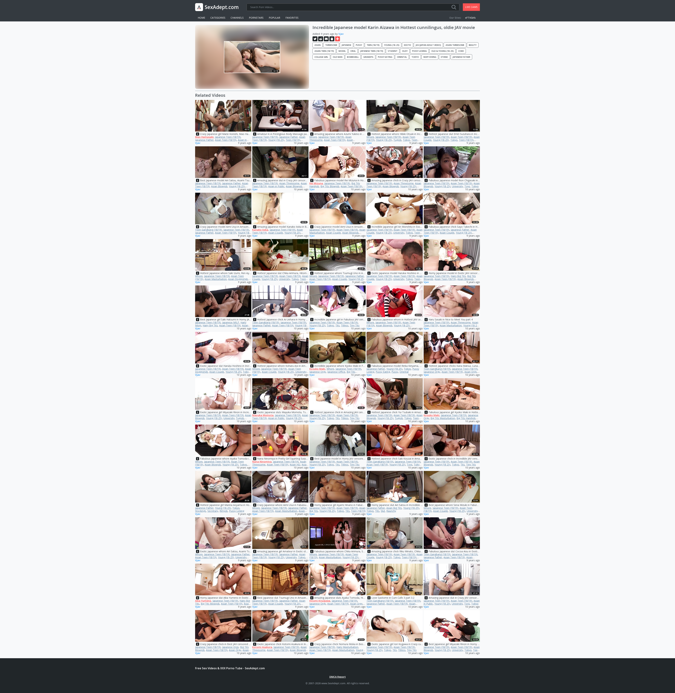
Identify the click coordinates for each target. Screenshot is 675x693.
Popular (274, 17)
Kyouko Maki (317, 368)
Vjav (340, 33)
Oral (353, 51)
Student (392, 51)
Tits (337, 325)
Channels (237, 17)
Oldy (405, 51)
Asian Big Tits (394, 508)
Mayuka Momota (263, 415)
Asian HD (295, 464)
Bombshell (353, 57)
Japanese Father (461, 57)
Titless (344, 325)
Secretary (212, 511)
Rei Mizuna (316, 183)
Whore (313, 137)
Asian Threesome (455, 45)
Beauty (473, 45)
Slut (383, 511)
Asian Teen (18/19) (324, 51)
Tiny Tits (354, 325)
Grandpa (368, 57)
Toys (467, 186)
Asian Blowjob (219, 186)
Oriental (402, 57)
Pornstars (256, 17)
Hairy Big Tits (458, 276)
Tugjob (397, 140)
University (457, 186)
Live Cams (471, 7)
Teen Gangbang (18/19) (208, 229)
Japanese (346, 45)
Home (201, 17)
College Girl (321, 57)
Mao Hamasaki (204, 137)
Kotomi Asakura (262, 647)
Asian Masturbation (216, 279)
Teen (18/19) (373, 45)
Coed (461, 51)
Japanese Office (336, 371)
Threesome (331, 45)
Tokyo (415, 57)
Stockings (200, 511)
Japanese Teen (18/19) (371, 51)
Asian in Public (276, 186)
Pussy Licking (419, 51)
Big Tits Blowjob (329, 186)
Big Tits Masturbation (442, 418)
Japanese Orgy (317, 371)
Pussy (359, 45)
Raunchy (391, 511)
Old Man (337, 57)
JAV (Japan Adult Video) (428, 45)
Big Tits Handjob (466, 418)
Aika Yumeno (203, 600)
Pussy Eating (385, 57)
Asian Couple (275, 232)
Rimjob (224, 511)
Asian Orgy (470, 371)
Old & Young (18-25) (442, 51)
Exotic (407, 45)
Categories (217, 17)
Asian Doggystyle (238, 279)
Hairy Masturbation (347, 647)
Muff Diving (429, 57)
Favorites (291, 17)
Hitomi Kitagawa (319, 600)
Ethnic (444, 57)
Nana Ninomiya (262, 461)
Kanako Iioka (260, 229)
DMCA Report (337, 676)
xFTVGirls (470, 17)
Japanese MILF (230, 322)
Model (342, 51)
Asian (317, 45)
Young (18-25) (391, 45)
